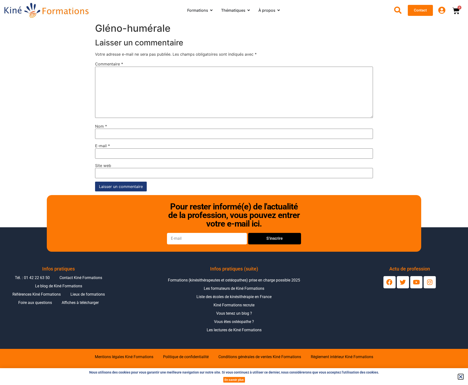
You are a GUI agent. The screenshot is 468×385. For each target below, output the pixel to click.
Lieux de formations (87, 294)
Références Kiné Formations (36, 294)
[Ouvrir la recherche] (398, 10)
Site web (103, 165)
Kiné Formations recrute (234, 305)
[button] (460, 376)
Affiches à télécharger (80, 302)
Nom (101, 126)
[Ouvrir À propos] (279, 10)
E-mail (102, 146)
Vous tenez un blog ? (234, 313)
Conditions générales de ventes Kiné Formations (259, 356)
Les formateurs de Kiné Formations (234, 288)
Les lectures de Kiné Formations (234, 330)
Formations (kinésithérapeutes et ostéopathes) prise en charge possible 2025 (234, 280)
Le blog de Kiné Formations (58, 286)
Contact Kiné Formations (80, 277)
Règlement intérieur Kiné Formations (342, 356)
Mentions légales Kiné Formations (124, 356)
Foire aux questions (35, 302)
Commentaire (109, 64)
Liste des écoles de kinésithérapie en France (234, 296)
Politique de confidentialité (186, 356)
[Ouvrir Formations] (211, 10)
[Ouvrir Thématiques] (249, 10)
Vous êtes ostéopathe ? (234, 321)
